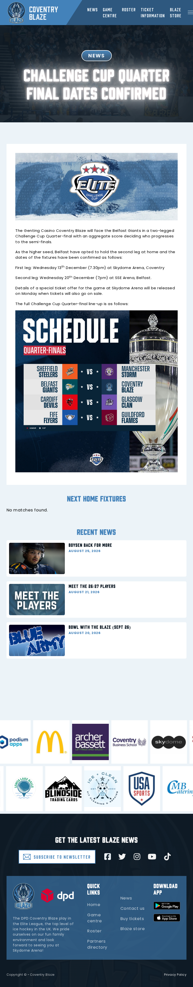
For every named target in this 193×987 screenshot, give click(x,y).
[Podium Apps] (33, 742)
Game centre (110, 12)
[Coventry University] (150, 742)
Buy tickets (132, 919)
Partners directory (97, 944)
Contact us (132, 908)
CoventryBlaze (43, 12)
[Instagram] (137, 856)
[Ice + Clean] (81, 788)
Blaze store (132, 929)
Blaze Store (175, 12)
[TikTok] (167, 856)
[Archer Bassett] (111, 742)
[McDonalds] (72, 742)
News (92, 9)
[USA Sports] (121, 788)
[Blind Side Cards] (42, 788)
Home (93, 905)
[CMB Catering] (160, 788)
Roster (129, 9)
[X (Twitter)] (122, 856)
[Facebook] (108, 856)
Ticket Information (153, 12)
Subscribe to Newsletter (62, 856)
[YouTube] (152, 856)
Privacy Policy (175, 974)
